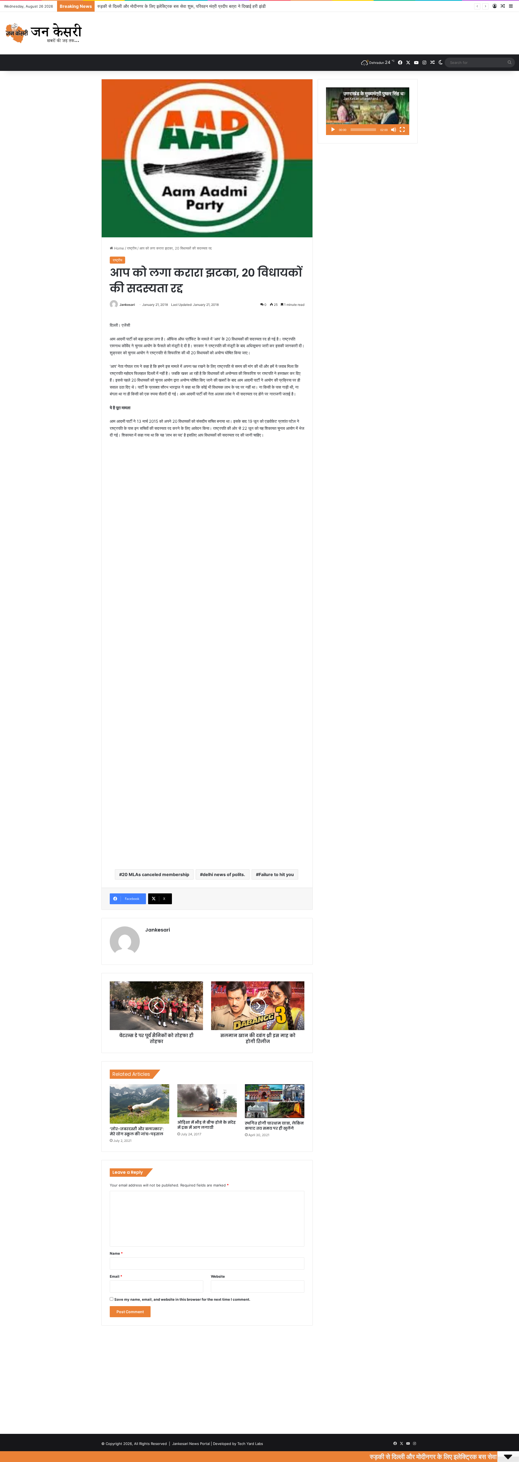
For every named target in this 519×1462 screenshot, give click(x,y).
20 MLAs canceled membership (155, 874)
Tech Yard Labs (250, 1443)
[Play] (333, 129)
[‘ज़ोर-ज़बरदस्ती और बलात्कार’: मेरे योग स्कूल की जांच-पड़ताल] (139, 1104)
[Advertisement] (207, 483)
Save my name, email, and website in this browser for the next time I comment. (182, 1299)
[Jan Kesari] (44, 33)
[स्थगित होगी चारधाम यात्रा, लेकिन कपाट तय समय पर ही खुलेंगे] (274, 1101)
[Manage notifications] (506, 1450)
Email (116, 1276)
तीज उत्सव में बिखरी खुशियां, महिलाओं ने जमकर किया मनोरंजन (146, 6)
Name (116, 1253)
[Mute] (393, 129)
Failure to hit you (276, 874)
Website (218, 1276)
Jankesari (127, 305)
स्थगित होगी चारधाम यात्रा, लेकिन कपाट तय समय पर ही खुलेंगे (274, 1125)
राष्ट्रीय (132, 248)
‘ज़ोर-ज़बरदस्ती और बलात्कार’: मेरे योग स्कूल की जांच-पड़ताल (137, 1131)
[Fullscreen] (402, 129)
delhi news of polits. (224, 874)
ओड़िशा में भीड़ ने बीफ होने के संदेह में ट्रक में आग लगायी (206, 1125)
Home (118, 248)
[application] (367, 111)
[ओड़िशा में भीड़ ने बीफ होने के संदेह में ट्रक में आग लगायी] (207, 1100)
